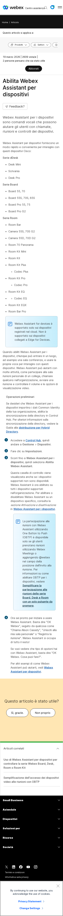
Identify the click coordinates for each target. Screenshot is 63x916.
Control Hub (33, 440)
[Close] (58, 886)
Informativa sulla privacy (17, 877)
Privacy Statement (29, 901)
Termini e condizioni (15, 872)
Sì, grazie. (17, 712)
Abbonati (34, 68)
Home (5, 22)
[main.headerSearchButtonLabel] (45, 6)
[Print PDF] (22, 69)
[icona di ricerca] (45, 7)
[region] (31, 898)
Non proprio (42, 712)
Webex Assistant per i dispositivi (34, 509)
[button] (52, 7)
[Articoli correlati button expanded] (57, 748)
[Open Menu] (60, 7)
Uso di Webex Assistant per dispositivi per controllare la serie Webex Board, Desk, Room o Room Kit (30, 763)
